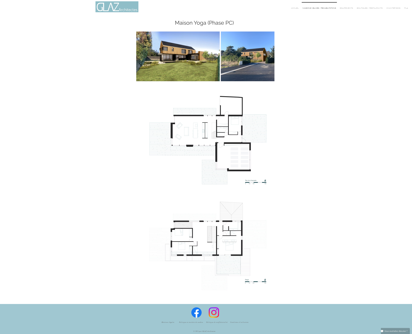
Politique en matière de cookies (191, 322)
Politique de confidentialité (217, 322)
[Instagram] (214, 312)
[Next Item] (271, 56)
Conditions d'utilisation (239, 322)
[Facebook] (196, 312)
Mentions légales (168, 322)
